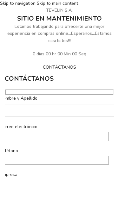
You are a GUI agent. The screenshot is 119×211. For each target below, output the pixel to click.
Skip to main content (57, 3)
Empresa (8, 174)
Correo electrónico (18, 127)
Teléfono (9, 151)
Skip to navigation (18, 3)
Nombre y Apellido (18, 98)
